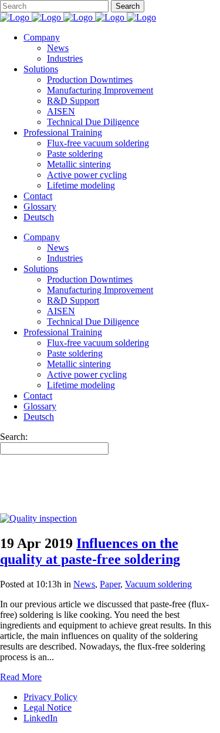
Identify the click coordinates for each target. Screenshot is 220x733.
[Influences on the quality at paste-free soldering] (38, 518)
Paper (110, 584)
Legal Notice (47, 707)
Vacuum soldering (158, 584)
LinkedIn (40, 718)
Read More (21, 677)
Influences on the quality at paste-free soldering (90, 551)
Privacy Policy (50, 697)
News (84, 584)
